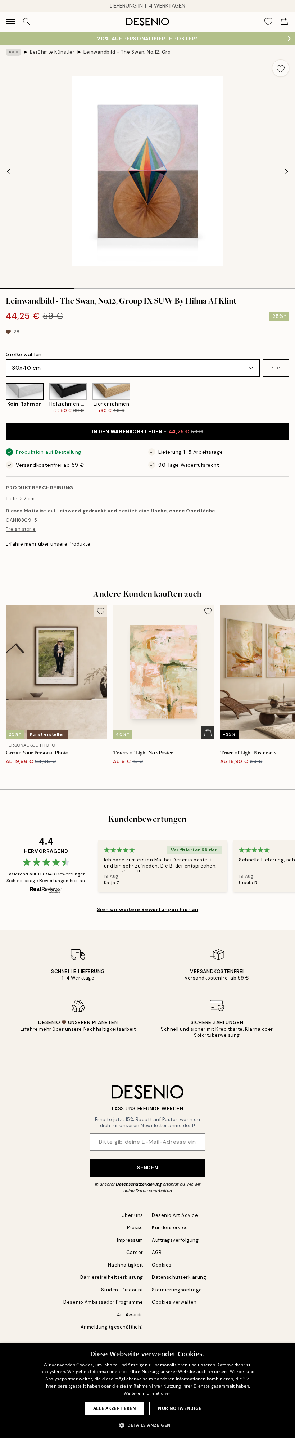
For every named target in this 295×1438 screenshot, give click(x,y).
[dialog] (147, 1390)
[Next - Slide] (286, 171)
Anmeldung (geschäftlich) (112, 1327)
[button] (276, 368)
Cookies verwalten (174, 1302)
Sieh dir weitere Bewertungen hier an (147, 909)
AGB (157, 1252)
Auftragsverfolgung (175, 1240)
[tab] (37, 286)
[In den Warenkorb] (207, 732)
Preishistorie (21, 529)
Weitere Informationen (147, 1393)
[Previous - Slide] (8, 171)
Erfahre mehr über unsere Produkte (48, 544)
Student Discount (122, 1290)
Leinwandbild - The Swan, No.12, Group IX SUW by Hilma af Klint (126, 52)
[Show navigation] (11, 21)
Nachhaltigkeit (125, 1265)
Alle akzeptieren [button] (114, 1408)
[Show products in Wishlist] (268, 21)
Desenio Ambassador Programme (103, 1302)
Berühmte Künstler (52, 52)
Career (134, 1252)
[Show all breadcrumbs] (13, 52)
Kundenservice (170, 1227)
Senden (147, 1167)
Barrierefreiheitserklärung (111, 1277)
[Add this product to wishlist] (280, 68)
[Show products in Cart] (284, 21)
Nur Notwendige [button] (179, 1408)
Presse (135, 1227)
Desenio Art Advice (175, 1215)
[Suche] (27, 21)
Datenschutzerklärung (139, 1184)
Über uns (132, 1215)
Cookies (162, 1265)
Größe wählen (24, 354)
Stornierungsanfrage (177, 1290)
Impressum (130, 1240)
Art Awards (130, 1315)
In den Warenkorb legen (147, 431)
